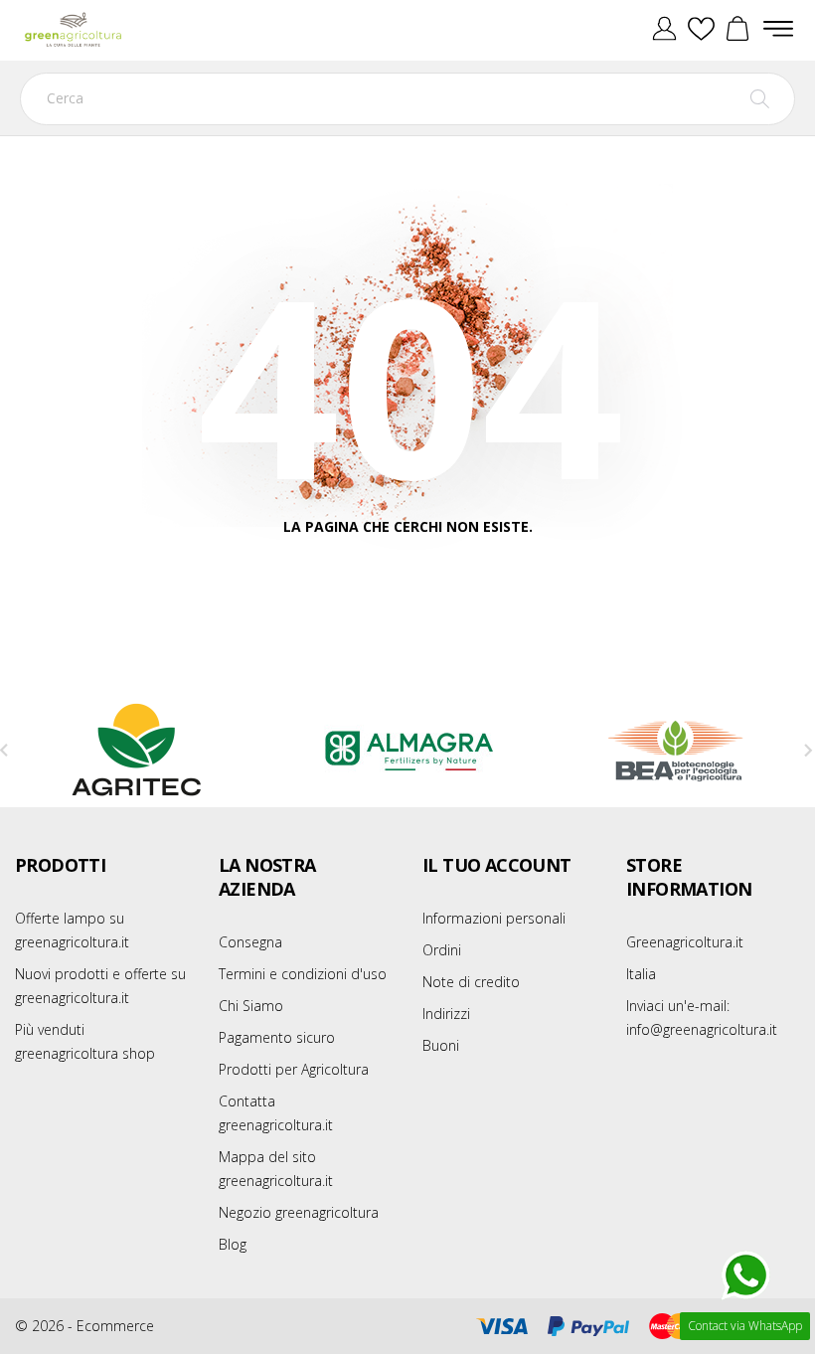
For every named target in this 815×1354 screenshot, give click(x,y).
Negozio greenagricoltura (299, 1212)
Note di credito (471, 981)
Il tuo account (496, 865)
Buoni (440, 1045)
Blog (232, 1244)
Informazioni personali (494, 918)
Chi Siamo (251, 1005)
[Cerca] (759, 99)
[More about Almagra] (408, 750)
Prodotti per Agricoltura (294, 1069)
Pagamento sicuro (277, 1037)
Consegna (250, 941)
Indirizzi (446, 1013)
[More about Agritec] (136, 750)
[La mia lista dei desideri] (701, 30)
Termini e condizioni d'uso (303, 973)
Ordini (441, 949)
